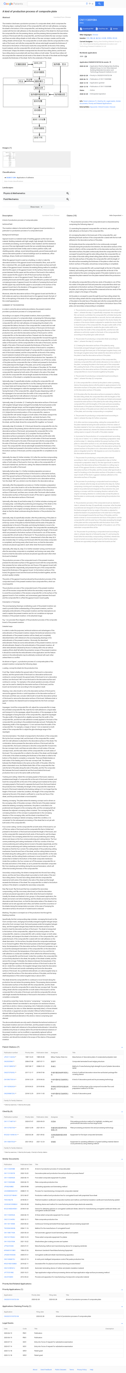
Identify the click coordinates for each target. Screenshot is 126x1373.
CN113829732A (9, 1142)
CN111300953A (9, 1178)
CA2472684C (8, 1277)
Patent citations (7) (90, 101)
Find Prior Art (103, 29)
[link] (19, 177)
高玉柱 (114, 38)
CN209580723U (9, 1093)
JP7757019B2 (9, 1272)
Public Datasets (60, 1370)
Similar (115, 29)
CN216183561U (9, 1268)
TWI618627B (8, 1200)
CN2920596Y (8, 1061)
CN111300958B (9, 1169)
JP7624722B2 (9, 1246)
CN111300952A (9, 1215)
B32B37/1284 (11, 177)
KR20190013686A (10, 1264)
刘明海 (109, 38)
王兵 (88, 38)
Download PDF (88, 29)
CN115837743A (9, 1233)
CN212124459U (9, 1219)
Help (91, 1370)
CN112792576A (9, 1128)
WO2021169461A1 (11, 1135)
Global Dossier (103, 107)
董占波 (92, 38)
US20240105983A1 (11, 1204)
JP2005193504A (10, 1255)
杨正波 (98, 38)
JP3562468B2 (9, 1186)
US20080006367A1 (11, 1191)
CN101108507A (9, 1066)
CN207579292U (9, 1072)
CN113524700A (9, 1241)
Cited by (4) (101, 101)
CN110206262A (9, 1086)
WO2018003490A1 (10, 1209)
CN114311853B (9, 1224)
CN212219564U (9, 1237)
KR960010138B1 (10, 1250)
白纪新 (103, 38)
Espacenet (93, 107)
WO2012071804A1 (10, 1195)
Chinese (95, 35)
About (35, 1370)
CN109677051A (9, 1079)
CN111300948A (9, 1182)
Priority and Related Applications (100, 103)
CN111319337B (9, 1173)
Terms (72, 1370)
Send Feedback (46, 1370)
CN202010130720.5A (11, 1299)
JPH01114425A (9, 1057)
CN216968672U (9, 1259)
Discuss (112, 107)
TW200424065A (9, 1228)
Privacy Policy (82, 1370)
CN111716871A (9, 1121)
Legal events (110, 101)
